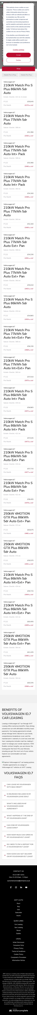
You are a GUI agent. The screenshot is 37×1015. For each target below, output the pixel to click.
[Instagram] (16, 888)
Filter (18, 69)
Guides (18, 933)
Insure (18, 915)
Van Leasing (18, 927)
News (18, 930)
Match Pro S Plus (10, 75)
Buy (18, 906)
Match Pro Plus (26, 75)
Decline (18, 60)
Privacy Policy (18, 948)
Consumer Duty (18, 945)
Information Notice (18, 960)
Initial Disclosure (18, 942)
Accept (18, 55)
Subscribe (18, 912)
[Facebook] (10, 888)
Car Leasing (18, 924)
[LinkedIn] (21, 888)
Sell (18, 909)
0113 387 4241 (18, 875)
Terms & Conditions (18, 951)
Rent (18, 903)
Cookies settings (18, 50)
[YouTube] (26, 888)
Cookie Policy (18, 954)
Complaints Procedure (18, 957)
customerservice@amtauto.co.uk (18, 881)
